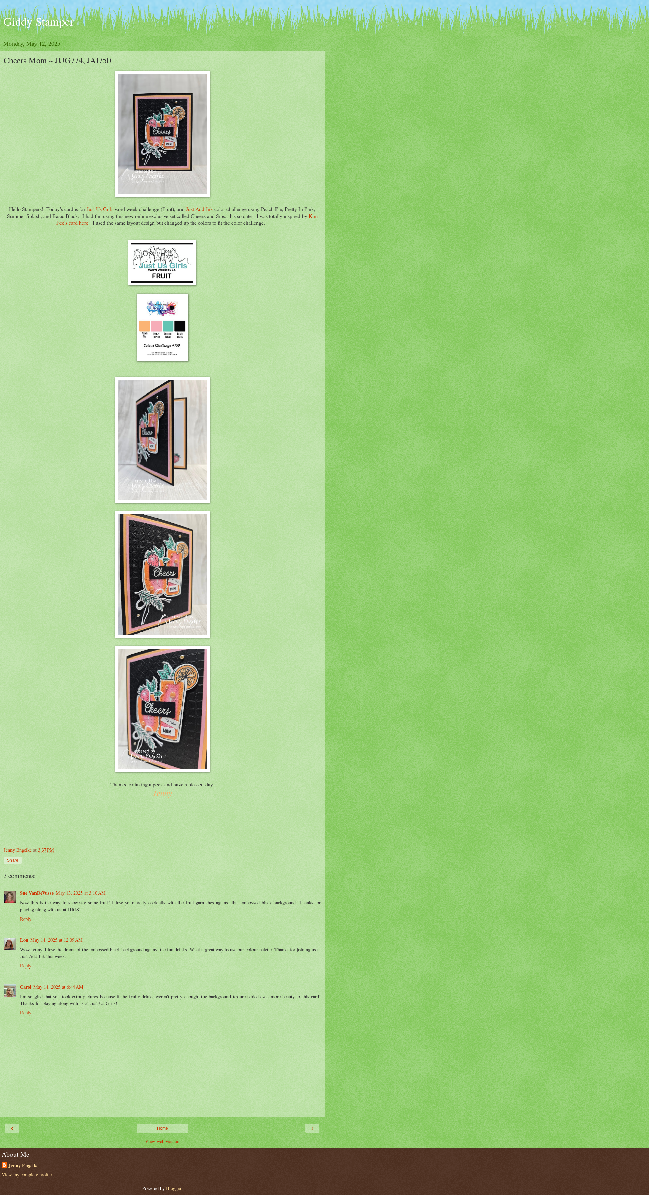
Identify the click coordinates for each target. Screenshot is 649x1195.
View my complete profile (27, 1174)
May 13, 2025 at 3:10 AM (81, 893)
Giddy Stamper (38, 21)
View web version (162, 1141)
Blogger (173, 1188)
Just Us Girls (99, 208)
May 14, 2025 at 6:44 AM (58, 987)
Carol (25, 986)
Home (162, 1128)
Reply (25, 919)
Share (12, 860)
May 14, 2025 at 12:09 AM (56, 940)
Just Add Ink (199, 208)
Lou (24, 939)
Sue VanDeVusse (37, 893)
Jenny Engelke (23, 1165)
